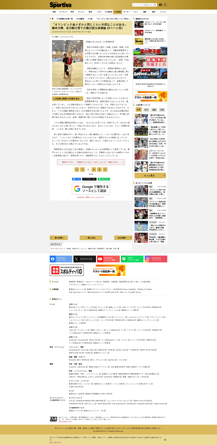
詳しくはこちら (55, 442)
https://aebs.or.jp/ (65, 421)
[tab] (72, 12)
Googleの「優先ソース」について (90, 197)
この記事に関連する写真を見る (66, 98)
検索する (154, 5)
